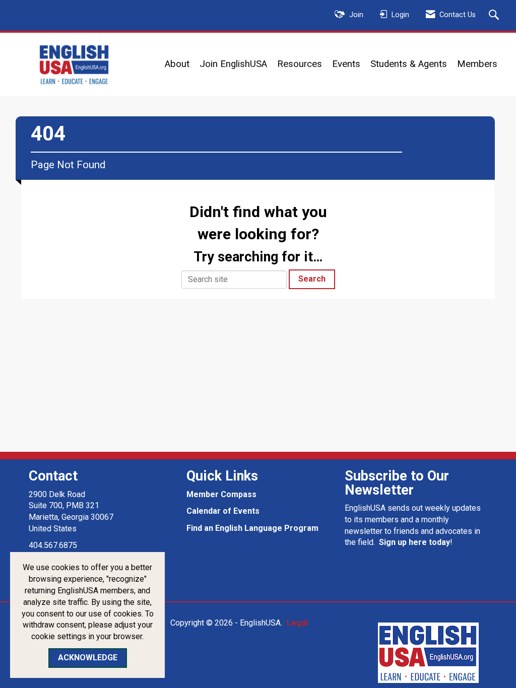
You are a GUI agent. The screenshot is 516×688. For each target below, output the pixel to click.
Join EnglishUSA (233, 64)
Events (346, 64)
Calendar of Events (223, 511)
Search (312, 279)
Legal (297, 623)
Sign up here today (414, 542)
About (177, 64)
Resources (299, 64)
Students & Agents (408, 64)
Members (477, 64)
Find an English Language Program (252, 528)
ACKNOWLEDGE (87, 657)
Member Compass (221, 494)
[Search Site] (495, 15)
